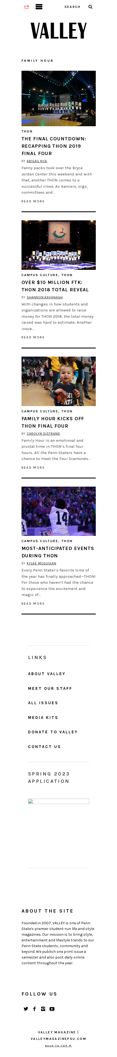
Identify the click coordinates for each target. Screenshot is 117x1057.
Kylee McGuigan (41, 563)
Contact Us (44, 746)
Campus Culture (40, 275)
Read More (33, 201)
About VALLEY (47, 673)
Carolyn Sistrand (43, 433)
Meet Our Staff (50, 688)
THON (27, 131)
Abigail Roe (37, 161)
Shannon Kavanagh (45, 297)
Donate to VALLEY (53, 732)
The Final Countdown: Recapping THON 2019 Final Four (53, 146)
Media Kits (43, 717)
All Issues (43, 702)
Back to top (57, 1045)
